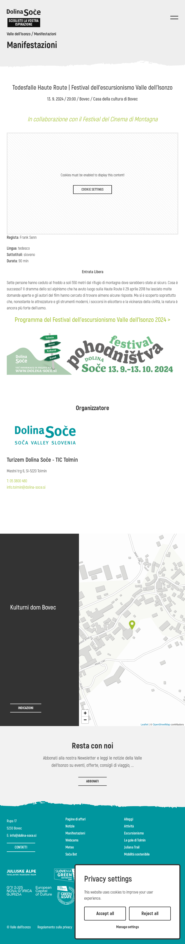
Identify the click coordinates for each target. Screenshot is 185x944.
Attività (129, 826)
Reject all (149, 914)
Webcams (72, 840)
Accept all (105, 914)
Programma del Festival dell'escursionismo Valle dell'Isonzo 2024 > (92, 320)
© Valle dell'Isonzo (19, 927)
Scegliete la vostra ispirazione (24, 23)
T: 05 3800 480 (17, 481)
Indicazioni (25, 708)
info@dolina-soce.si (23, 835)
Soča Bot (71, 854)
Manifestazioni (45, 34)
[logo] (24, 12)
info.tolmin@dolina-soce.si (26, 487)
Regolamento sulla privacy (54, 927)
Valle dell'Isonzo (18, 34)
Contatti (21, 847)
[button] (132, 625)
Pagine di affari (75, 819)
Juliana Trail (131, 847)
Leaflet (144, 724)
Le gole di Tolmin (135, 840)
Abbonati (92, 781)
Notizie (69, 826)
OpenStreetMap (161, 724)
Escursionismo (134, 833)
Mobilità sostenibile (137, 854)
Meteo (69, 847)
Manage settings (127, 927)
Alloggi (128, 819)
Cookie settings (92, 189)
